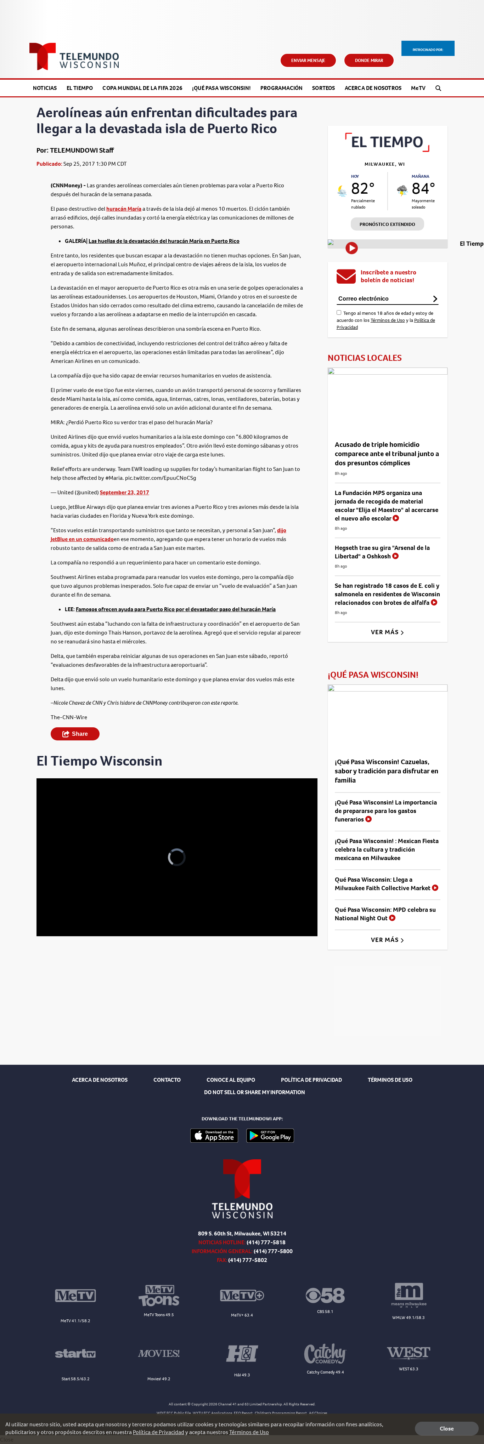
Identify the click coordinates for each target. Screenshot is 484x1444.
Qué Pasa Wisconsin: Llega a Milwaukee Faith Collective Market (383, 883)
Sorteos (323, 88)
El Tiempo (80, 88)
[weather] (342, 191)
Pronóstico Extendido (387, 224)
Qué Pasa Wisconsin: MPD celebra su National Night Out (385, 913)
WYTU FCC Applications (212, 1413)
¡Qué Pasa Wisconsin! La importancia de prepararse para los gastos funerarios (386, 811)
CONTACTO (167, 1080)
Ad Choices (318, 1413)
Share (80, 734)
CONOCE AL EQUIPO (231, 1080)
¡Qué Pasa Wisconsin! (221, 88)
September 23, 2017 (124, 492)
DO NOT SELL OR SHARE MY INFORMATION (254, 1092)
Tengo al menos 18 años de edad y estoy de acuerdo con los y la (386, 320)
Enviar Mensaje (308, 60)
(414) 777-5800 (273, 1251)
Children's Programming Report (281, 1413)
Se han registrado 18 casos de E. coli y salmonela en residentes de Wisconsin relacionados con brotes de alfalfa (387, 594)
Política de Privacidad (158, 1432)
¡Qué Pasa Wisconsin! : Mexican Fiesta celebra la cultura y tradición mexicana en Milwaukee (387, 849)
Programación (281, 88)
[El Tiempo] (387, 150)
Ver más (385, 632)
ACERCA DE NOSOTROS (100, 1080)
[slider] (61, 905)
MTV (418, 88)
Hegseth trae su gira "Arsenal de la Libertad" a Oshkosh (382, 552)
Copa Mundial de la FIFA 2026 (142, 88)
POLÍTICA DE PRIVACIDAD (311, 1080)
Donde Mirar (369, 60)
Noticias (45, 88)
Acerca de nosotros (373, 88)
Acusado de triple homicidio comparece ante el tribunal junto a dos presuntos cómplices (387, 454)
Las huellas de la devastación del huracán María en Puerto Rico (164, 241)
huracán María (123, 208)
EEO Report (243, 1413)
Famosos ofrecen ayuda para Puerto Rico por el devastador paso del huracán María (176, 609)
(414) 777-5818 (266, 1242)
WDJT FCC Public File (174, 1413)
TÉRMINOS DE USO (390, 1080)
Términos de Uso (388, 320)
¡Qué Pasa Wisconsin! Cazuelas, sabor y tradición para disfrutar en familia (386, 771)
